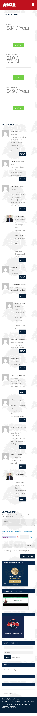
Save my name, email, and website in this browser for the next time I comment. (16, 551)
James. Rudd (14, 359)
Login (7, 657)
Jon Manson (19, 216)
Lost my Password (16, 657)
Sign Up (18, 44)
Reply (22, 154)
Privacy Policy (8, 694)
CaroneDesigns (14, 699)
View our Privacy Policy (10, 670)
